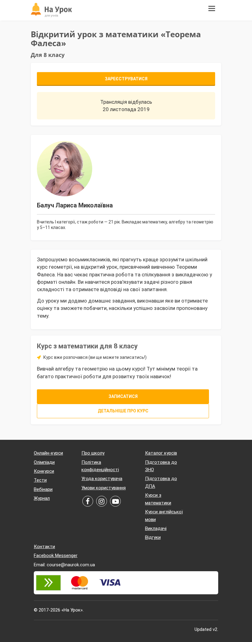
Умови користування (103, 488)
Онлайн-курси (48, 453)
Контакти (44, 546)
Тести (40, 480)
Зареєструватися (126, 78)
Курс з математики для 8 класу (87, 346)
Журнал (42, 498)
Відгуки (153, 537)
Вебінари (43, 489)
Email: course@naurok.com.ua (64, 565)
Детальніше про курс (123, 410)
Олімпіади (44, 462)
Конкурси (44, 471)
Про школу (92, 453)
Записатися (123, 396)
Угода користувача (101, 478)
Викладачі (156, 528)
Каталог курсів (161, 453)
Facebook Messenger (55, 555)
